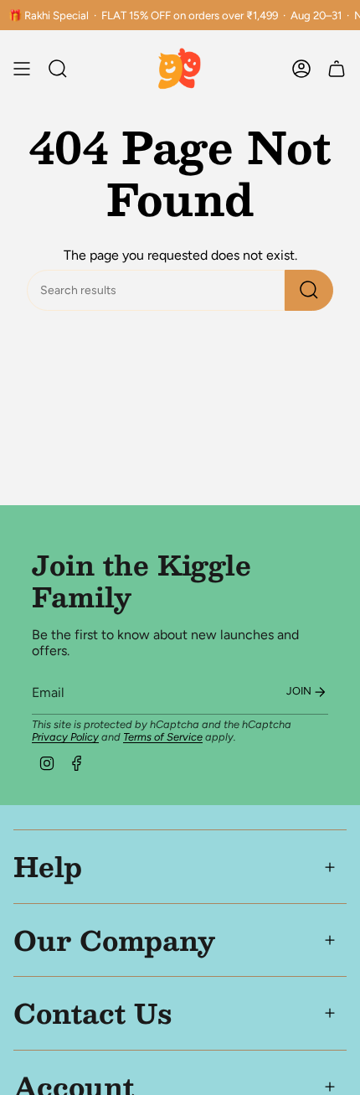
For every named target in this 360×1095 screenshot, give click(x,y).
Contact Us (92, 1013)
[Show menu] (22, 69)
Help (47, 866)
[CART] (336, 69)
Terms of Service (163, 737)
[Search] (309, 290)
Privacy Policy (65, 737)
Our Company (114, 940)
